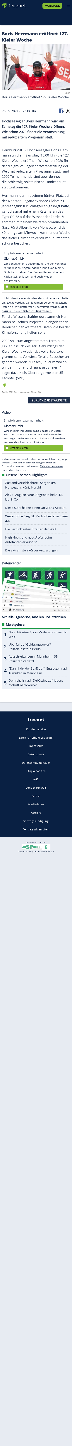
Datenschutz (36, 754)
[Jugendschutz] (36, 846)
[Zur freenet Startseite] (14, 4)
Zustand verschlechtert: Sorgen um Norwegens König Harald (30, 485)
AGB (36, 779)
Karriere (36, 812)
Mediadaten (36, 804)
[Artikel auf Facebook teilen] (61, 110)
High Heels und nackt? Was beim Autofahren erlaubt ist (28, 539)
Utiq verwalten (36, 771)
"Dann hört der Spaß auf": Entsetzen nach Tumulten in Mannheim (38, 670)
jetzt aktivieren (19, 286)
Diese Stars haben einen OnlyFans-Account (35, 508)
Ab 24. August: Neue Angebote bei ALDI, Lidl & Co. (34, 497)
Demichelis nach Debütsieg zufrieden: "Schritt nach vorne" (36, 682)
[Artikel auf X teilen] (68, 110)
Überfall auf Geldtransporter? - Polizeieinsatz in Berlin (30, 646)
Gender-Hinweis (36, 787)
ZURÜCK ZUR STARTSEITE (49, 400)
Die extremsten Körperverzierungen (31, 550)
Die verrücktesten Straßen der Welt (30, 529)
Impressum (36, 746)
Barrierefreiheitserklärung (36, 737)
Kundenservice (36, 729)
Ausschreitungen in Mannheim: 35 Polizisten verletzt (33, 658)
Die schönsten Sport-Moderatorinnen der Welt (38, 634)
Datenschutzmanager (36, 762)
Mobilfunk (52, 5)
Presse (36, 796)
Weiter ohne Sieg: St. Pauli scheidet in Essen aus (36, 518)
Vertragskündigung (36, 821)
